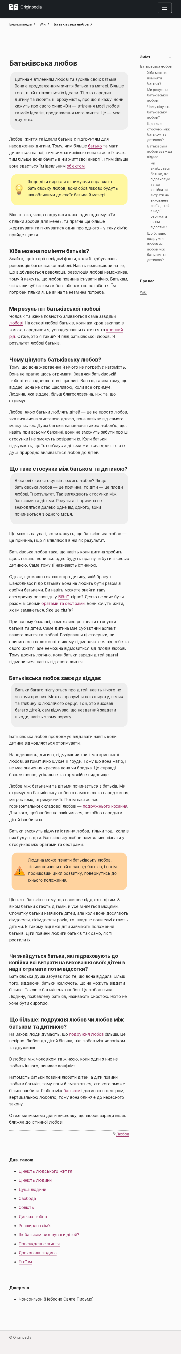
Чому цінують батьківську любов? (158, 112)
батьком (72, 1090)
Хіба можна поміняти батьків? (157, 78)
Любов (122, 1134)
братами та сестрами (63, 603)
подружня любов (86, 1034)
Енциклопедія (20, 24)
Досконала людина (38, 1252)
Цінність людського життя (45, 1171)
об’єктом (76, 166)
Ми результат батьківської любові (158, 95)
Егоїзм (25, 1261)
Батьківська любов (71, 24)
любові (16, 322)
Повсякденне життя (39, 1243)
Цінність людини (35, 1180)
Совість (26, 1207)
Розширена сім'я (35, 1225)
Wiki (43, 24)
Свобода (27, 1198)
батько (95, 145)
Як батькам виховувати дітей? (49, 1234)
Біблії (63, 596)
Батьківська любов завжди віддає (159, 151)
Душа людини (32, 1189)
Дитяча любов (33, 1216)
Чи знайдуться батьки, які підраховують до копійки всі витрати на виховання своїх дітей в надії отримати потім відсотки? (160, 195)
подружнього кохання (105, 806)
